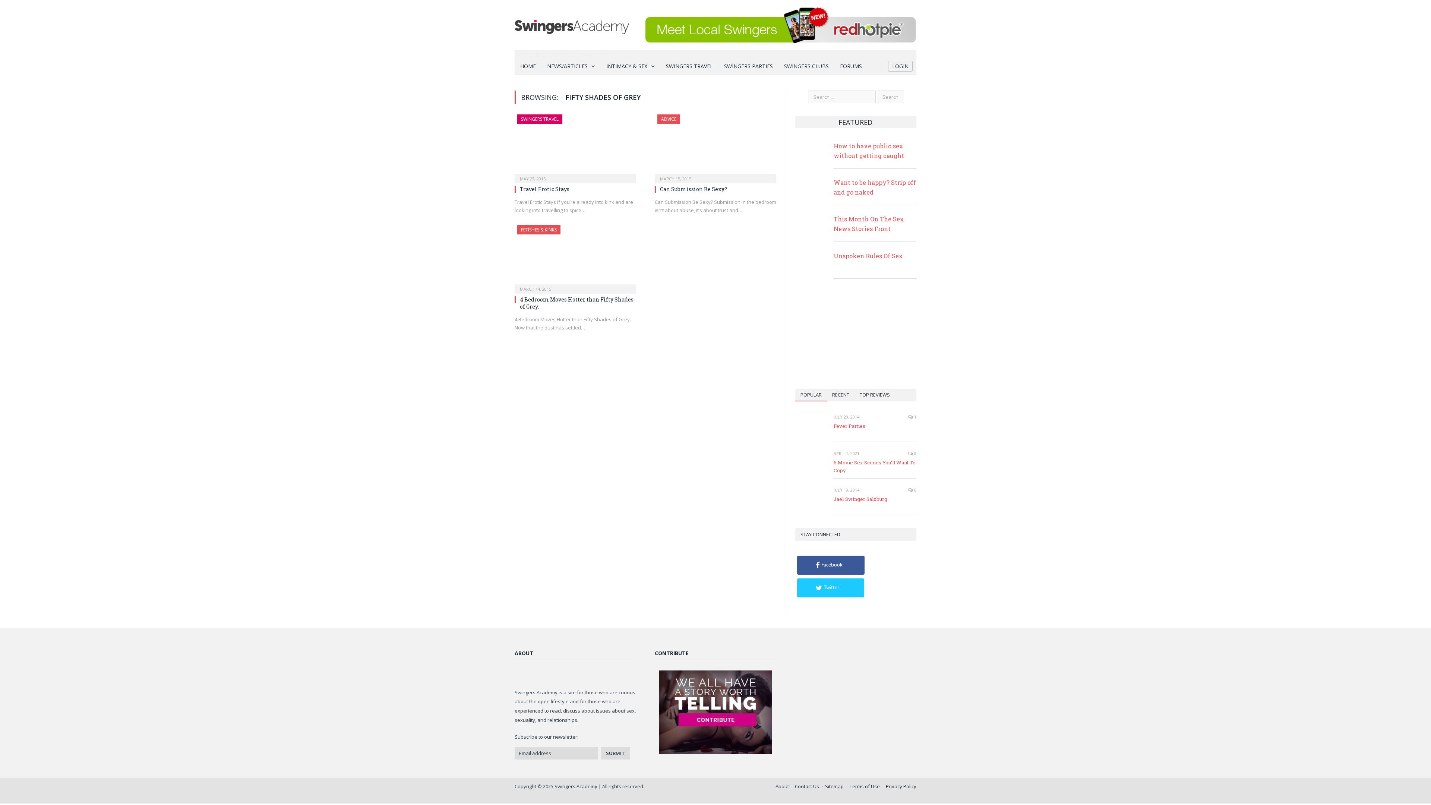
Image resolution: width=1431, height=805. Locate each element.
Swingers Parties (748, 66)
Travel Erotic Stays (544, 189)
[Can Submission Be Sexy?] (715, 146)
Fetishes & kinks (539, 230)
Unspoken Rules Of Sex (868, 256)
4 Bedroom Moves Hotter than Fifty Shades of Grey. (577, 303)
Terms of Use (865, 786)
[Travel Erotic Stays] (575, 146)
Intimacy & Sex (626, 66)
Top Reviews (875, 394)
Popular (811, 394)
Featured (855, 122)
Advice (668, 119)
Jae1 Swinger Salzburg (860, 499)
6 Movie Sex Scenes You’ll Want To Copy (875, 466)
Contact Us (807, 786)
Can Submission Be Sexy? (693, 189)
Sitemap (834, 786)
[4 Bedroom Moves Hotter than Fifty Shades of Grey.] (575, 257)
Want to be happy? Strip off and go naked (875, 187)
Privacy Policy (901, 786)
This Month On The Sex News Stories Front (869, 224)
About (782, 786)
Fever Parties (849, 426)
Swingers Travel (689, 66)
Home (528, 66)
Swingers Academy (576, 786)
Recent (840, 394)
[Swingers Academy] (572, 25)
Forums (851, 66)
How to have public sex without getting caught (869, 151)
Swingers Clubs (806, 66)
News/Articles (567, 66)
